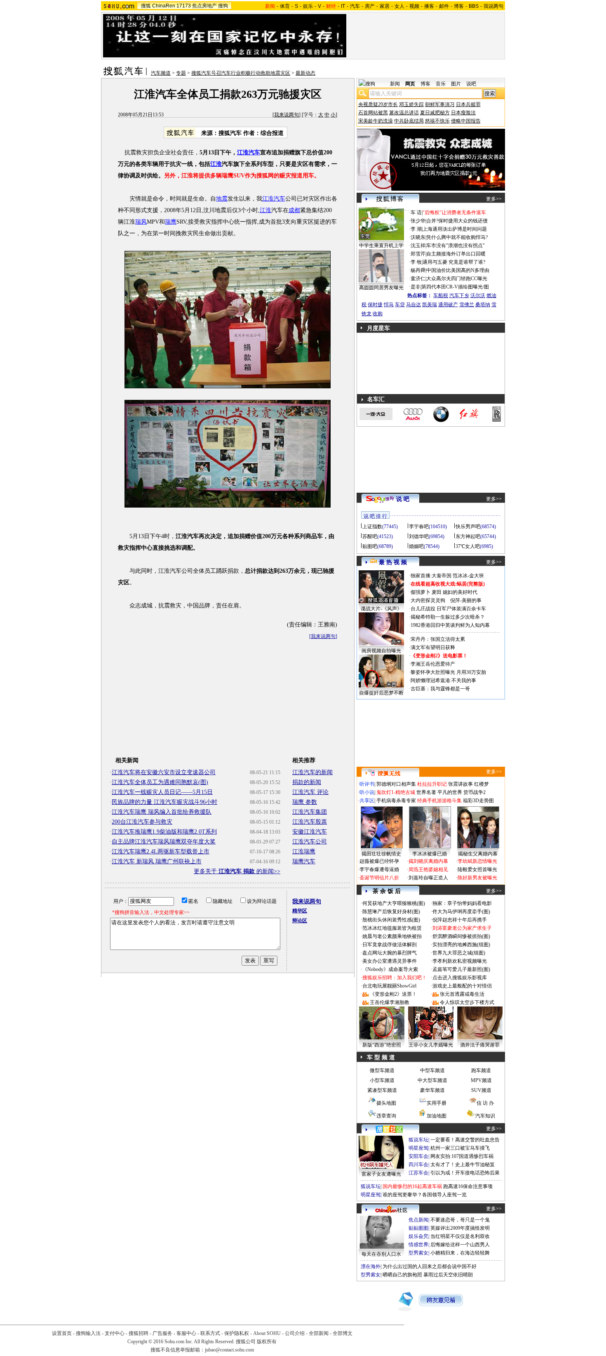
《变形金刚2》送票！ (393, 994)
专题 (181, 73)
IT (343, 6)
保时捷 (375, 304)
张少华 (418, 221)
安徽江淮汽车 (309, 832)
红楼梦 (481, 784)
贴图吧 (369, 546)
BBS (474, 6)
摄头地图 (386, 1103)
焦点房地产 (204, 6)
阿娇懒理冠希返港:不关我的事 (443, 680)
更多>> (494, 199)
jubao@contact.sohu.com (229, 1350)
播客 (429, 6)
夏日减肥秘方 (435, 113)
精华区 (299, 911)
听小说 (366, 792)
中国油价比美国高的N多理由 (457, 270)
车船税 (440, 295)
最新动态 (305, 73)
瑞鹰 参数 (304, 802)
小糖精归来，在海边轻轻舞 (460, 1253)
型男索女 (418, 1253)
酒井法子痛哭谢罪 (480, 1045)
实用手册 (436, 1103)
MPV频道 (481, 1080)
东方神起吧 (468, 536)
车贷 (400, 304)
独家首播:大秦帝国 (431, 576)
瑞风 (141, 222)
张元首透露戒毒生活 (462, 994)
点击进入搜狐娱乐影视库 (459, 977)
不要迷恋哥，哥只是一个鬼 (460, 1220)
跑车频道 (481, 1070)
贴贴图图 (418, 1228)
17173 (183, 6)
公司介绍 (295, 1333)
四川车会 (418, 1164)
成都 (294, 210)
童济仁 (418, 278)
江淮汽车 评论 (310, 792)
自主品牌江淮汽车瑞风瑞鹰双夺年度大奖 (164, 842)
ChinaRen (163, 6)
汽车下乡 (459, 295)
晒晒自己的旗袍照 (402, 1275)
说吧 (471, 84)
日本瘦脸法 (463, 113)
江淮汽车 (273, 199)
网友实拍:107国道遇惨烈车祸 (461, 1156)
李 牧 (416, 262)
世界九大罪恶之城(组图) (458, 953)
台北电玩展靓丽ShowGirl (389, 986)
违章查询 (386, 1116)
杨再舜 (418, 270)
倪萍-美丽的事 (466, 600)
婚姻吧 (416, 546)
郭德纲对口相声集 (396, 784)
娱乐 (308, 6)
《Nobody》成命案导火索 (390, 969)
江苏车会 (418, 1173)
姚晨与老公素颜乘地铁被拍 (392, 936)
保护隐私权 (236, 1333)
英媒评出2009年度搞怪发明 (460, 1228)
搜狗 (223, 6)
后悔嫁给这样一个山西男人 (460, 1244)
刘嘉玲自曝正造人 (428, 878)
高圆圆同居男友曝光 (381, 288)
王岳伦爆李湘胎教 (389, 1002)
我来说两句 (286, 115)
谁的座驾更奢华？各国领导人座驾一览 (425, 1195)
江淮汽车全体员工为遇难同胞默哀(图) (160, 782)
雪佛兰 (466, 304)
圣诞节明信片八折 (379, 878)
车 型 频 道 (381, 1057)
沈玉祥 (418, 245)
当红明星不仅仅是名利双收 (460, 1236)
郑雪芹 (418, 254)
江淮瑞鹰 (303, 851)
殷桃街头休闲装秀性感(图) (391, 920)
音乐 (441, 84)
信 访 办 (485, 1103)
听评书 (366, 784)
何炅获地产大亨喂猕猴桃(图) (393, 903)
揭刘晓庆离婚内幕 (428, 861)
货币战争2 (474, 792)
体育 (285, 6)
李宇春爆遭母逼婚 (379, 869)
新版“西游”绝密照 (381, 1045)
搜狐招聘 (138, 1333)
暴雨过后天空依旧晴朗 (448, 1275)
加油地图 (436, 1116)
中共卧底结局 (409, 121)
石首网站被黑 (373, 113)
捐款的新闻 (306, 782)
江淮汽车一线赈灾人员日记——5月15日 (162, 792)
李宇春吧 (419, 526)
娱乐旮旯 (418, 1236)
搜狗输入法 (88, 1333)
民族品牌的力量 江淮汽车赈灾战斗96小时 (164, 802)
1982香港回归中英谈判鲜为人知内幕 (450, 625)
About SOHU (267, 1333)
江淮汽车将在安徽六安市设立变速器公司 (164, 772)
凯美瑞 (429, 304)
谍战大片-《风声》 (381, 609)
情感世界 (418, 1244)
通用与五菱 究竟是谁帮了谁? (454, 262)
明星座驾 (418, 1148)
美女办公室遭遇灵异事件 (389, 961)
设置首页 (62, 1333)
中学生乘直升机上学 (381, 245)
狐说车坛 (418, 1140)
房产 (370, 6)
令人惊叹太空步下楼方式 (467, 1002)
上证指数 (372, 526)
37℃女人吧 (468, 546)
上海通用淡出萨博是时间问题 (455, 229)
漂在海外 (371, 1266)
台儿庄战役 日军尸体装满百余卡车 (448, 609)
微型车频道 (382, 1070)
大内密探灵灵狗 (428, 600)
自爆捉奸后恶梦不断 (381, 693)
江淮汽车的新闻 (312, 772)
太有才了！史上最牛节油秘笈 (462, 1164)
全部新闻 (319, 1333)
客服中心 (186, 1333)
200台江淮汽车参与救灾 (142, 822)
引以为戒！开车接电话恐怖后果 (465, 1173)
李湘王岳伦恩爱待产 (433, 664)
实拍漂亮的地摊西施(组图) (461, 944)
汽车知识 (485, 1116)
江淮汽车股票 (309, 822)
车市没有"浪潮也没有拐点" (455, 245)
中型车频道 (432, 1070)
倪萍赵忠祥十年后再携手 (459, 920)
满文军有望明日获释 (433, 647)
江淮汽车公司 (309, 842)
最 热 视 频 (393, 562)
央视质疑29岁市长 (378, 104)
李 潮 (416, 229)
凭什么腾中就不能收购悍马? (457, 237)
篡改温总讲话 (404, 113)
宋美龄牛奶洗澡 (375, 121)
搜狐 (146, 6)
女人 (399, 6)
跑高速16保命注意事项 (468, 1186)
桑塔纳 (482, 304)
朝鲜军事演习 (440, 104)
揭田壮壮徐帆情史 (381, 854)
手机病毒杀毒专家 (396, 800)
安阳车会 (418, 1156)
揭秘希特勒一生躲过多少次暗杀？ (448, 617)
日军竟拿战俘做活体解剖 (389, 944)
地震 (222, 199)
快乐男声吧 (468, 526)
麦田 (437, 592)
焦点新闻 (418, 1220)
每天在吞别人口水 (381, 1254)
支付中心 (114, 1333)
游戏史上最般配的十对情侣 (462, 986)
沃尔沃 (477, 295)
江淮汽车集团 (309, 812)
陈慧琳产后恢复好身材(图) (391, 911)
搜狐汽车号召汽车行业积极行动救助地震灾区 (240, 73)
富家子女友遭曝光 (381, 1174)
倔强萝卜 (420, 592)
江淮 (265, 210)
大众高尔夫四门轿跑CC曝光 (456, 278)
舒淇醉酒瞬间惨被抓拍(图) (461, 936)
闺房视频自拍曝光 (381, 651)
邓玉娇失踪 (411, 104)
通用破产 (448, 304)
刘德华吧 (419, 536)
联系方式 (210, 1333)
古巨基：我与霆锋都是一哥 (440, 689)
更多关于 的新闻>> (237, 871)
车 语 (416, 212)
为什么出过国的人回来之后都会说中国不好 (430, 1266)
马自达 (413, 304)
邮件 (444, 6)
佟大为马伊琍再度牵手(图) (461, 911)
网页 (410, 84)
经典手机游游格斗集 (439, 800)
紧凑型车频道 (382, 1090)
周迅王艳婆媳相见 (428, 869)
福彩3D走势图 (478, 800)
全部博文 (342, 1333)
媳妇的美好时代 (460, 592)
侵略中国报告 (466, 121)
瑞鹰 (170, 222)
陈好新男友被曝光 (477, 878)
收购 (378, 314)
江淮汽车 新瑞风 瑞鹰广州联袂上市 (157, 861)
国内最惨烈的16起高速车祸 (412, 1186)
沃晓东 (418, 237)
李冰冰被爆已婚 (429, 854)
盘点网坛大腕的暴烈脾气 (389, 953)
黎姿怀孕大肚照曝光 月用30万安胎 (448, 672)
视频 (414, 6)
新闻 (395, 84)
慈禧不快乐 (437, 121)
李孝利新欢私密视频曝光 (459, 961)
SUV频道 (481, 1090)
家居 (385, 6)
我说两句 (493, 6)
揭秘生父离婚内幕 (478, 854)
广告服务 (162, 1333)
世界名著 (426, 792)
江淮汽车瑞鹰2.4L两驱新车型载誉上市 (160, 851)
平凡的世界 (449, 792)
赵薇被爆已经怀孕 (379, 861)
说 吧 (402, 499)
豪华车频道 (432, 1090)
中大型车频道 (432, 1080)
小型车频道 (382, 1080)
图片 (456, 84)
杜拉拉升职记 (432, 784)
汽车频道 (161, 73)
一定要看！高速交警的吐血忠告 (465, 1140)
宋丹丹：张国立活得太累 (438, 639)
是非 (415, 287)
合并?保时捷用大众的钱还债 (457, 221)
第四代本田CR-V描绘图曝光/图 (455, 287)
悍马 (389, 304)
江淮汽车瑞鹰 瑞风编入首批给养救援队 (161, 812)
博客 (459, 6)
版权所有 (267, 1341)
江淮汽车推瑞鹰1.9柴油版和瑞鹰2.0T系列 (164, 832)
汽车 (355, 6)
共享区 (366, 800)
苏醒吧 (369, 536)
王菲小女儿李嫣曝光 (431, 1045)
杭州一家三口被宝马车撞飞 (460, 1148)
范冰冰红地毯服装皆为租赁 (392, 928)
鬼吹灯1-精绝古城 (395, 792)
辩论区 (299, 921)
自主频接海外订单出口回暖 (456, 254)
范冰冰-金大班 (468, 576)
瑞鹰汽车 (303, 861)
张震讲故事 (460, 784)
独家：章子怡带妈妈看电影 (462, 903)
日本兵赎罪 (468, 104)
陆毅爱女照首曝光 (477, 869)
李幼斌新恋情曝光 (477, 861)
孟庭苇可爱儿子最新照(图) (461, 969)
